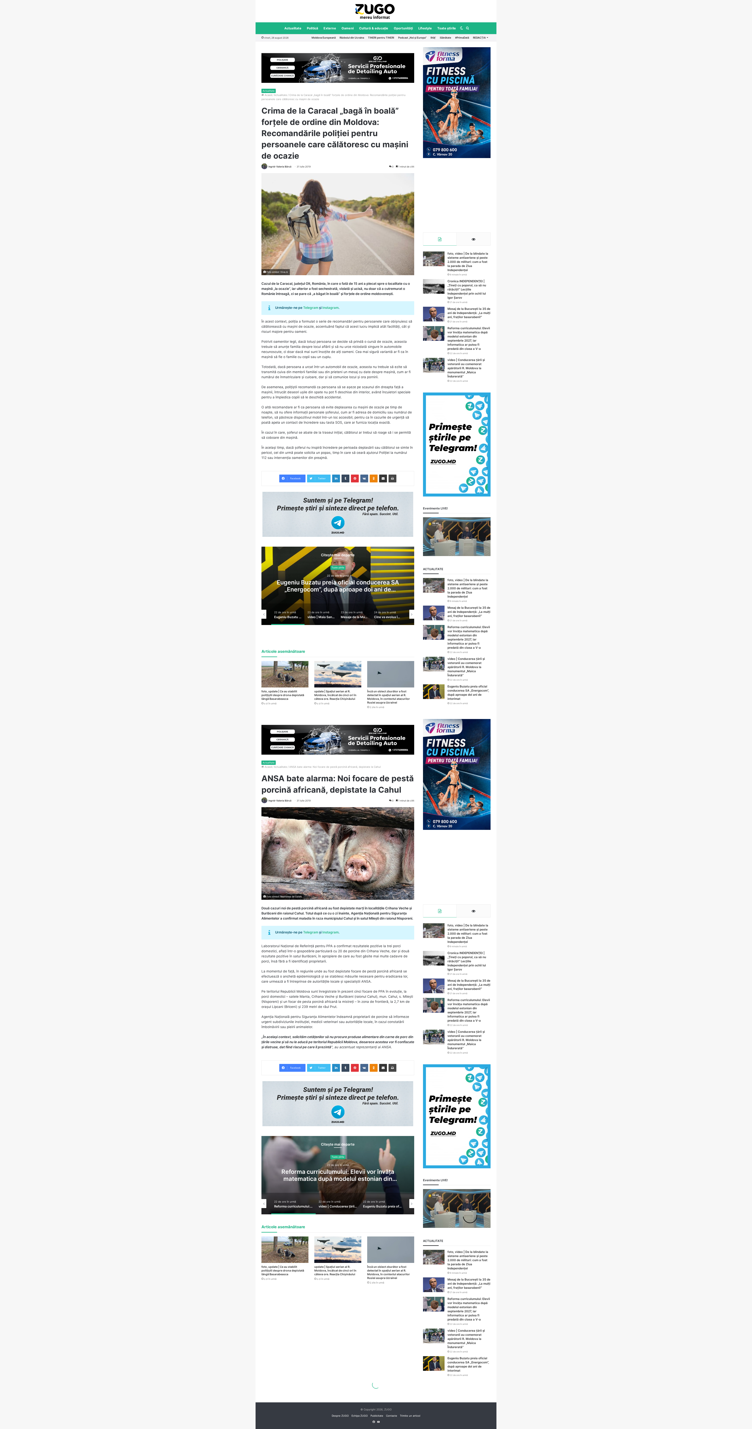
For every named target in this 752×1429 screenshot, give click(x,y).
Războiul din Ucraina (352, 37)
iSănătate (445, 37)
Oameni (348, 28)
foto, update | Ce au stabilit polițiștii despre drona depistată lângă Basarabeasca (282, 695)
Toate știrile (446, 28)
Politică (312, 28)
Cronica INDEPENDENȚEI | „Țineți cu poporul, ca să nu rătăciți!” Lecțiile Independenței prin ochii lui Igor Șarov (466, 289)
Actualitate (292, 28)
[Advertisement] (457, 195)
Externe (330, 28)
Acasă (268, 95)
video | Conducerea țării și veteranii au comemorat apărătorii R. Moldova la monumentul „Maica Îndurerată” (466, 368)
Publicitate (377, 1415)
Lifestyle (425, 28)
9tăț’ (433, 37)
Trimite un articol (410, 1415)
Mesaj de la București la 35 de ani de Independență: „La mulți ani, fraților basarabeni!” (468, 313)
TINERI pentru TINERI (381, 37)
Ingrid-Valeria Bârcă (279, 166)
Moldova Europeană (324, 37)
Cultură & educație (373, 28)
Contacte (391, 1415)
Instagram (330, 308)
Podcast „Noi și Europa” (412, 37)
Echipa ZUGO (360, 1415)
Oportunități (403, 28)
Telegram (310, 308)
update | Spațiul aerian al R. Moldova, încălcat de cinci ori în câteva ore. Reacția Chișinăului (335, 695)
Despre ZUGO (340, 1415)
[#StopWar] (375, 11)
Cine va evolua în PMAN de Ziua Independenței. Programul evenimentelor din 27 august (338, 589)
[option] (375, 11)
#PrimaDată (462, 37)
